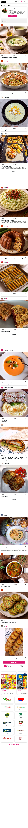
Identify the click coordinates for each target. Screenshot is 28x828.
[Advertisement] (14, 178)
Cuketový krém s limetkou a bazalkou (9, 57)
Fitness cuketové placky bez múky (8, 622)
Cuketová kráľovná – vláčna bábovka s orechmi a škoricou (13, 258)
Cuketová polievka (5, 547)
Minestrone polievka (5, 586)
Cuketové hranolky (5, 295)
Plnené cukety (4, 420)
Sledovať (13, 15)
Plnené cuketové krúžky (6, 166)
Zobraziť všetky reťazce (14, 744)
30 (19, 666)
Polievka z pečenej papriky (7, 382)
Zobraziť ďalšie (14, 662)
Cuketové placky (4, 496)
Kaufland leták (4, 690)
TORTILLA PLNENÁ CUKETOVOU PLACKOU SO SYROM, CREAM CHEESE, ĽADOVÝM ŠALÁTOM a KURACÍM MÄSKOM (14, 458)
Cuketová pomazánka (5, 331)
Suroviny (5, 5)
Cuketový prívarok (5, 130)
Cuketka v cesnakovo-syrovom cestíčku (9, 658)
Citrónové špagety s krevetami (7, 93)
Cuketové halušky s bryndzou (7, 220)
